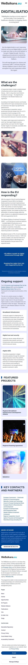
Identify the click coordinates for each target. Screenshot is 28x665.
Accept (14, 653)
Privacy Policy (5, 633)
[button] (26, 3)
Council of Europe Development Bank (14, 503)
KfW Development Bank (10, 510)
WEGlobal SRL (10, 576)
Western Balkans (5, 606)
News (2, 593)
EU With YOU (4, 615)
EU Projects (4, 603)
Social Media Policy (6, 636)
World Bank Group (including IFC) (13, 520)
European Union (7, 567)
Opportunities (5, 600)
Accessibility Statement (7, 639)
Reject (14, 657)
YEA (2, 612)
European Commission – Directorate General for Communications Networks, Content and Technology (13, 499)
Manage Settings (14, 662)
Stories (3, 596)
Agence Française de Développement (14, 518)
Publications (4, 609)
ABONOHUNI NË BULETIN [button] (11, 546)
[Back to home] (11, 3)
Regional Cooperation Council (12, 516)
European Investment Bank (11, 508)
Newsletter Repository (7, 627)
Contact (3, 630)
